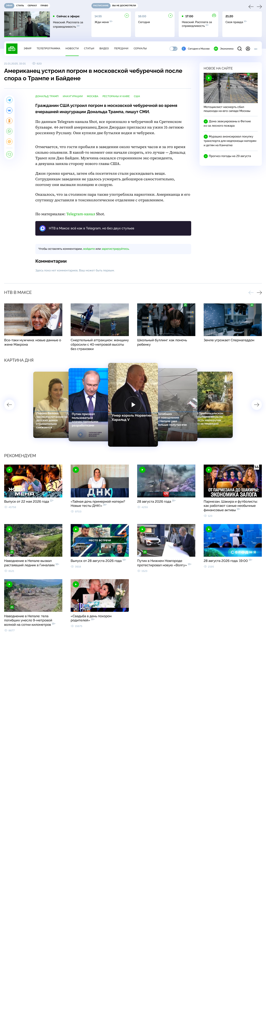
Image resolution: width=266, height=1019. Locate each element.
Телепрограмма (48, 48)
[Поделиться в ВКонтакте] (9, 110)
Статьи (89, 48)
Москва (92, 96)
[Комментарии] (9, 154)
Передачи (121, 48)
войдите (89, 249)
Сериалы (140, 48)
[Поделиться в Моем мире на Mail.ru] (9, 142)
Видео (104, 48)
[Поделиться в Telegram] (9, 100)
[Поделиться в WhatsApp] (9, 131)
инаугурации (73, 96)
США (137, 96)
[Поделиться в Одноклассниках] (9, 121)
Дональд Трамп (47, 96)
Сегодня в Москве (199, 48)
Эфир (27, 48)
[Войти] (248, 49)
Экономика (226, 48)
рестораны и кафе (116, 96)
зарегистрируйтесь (115, 249)
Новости (72, 48)
